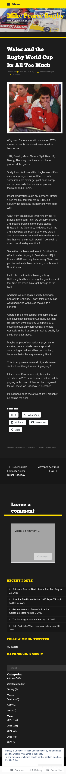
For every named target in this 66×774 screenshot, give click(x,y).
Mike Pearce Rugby (35, 15)
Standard (16, 75)
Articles (31, 447)
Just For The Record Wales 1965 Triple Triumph (36, 599)
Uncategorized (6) (16, 684)
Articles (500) (14, 678)
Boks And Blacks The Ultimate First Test (33, 589)
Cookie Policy (11, 760)
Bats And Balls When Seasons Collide (31, 626)
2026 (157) (12, 720)
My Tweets (12, 646)
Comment (42, 556)
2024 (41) (12, 731)
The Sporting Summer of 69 (26, 619)
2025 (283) (12, 725)
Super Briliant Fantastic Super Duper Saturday (17, 470)
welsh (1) (11, 710)
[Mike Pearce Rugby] (33, 31)
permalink (52, 447)
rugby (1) (11, 704)
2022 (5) (11, 742)
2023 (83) (12, 736)
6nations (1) (13, 699)
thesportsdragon (47, 72)
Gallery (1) (12, 689)
